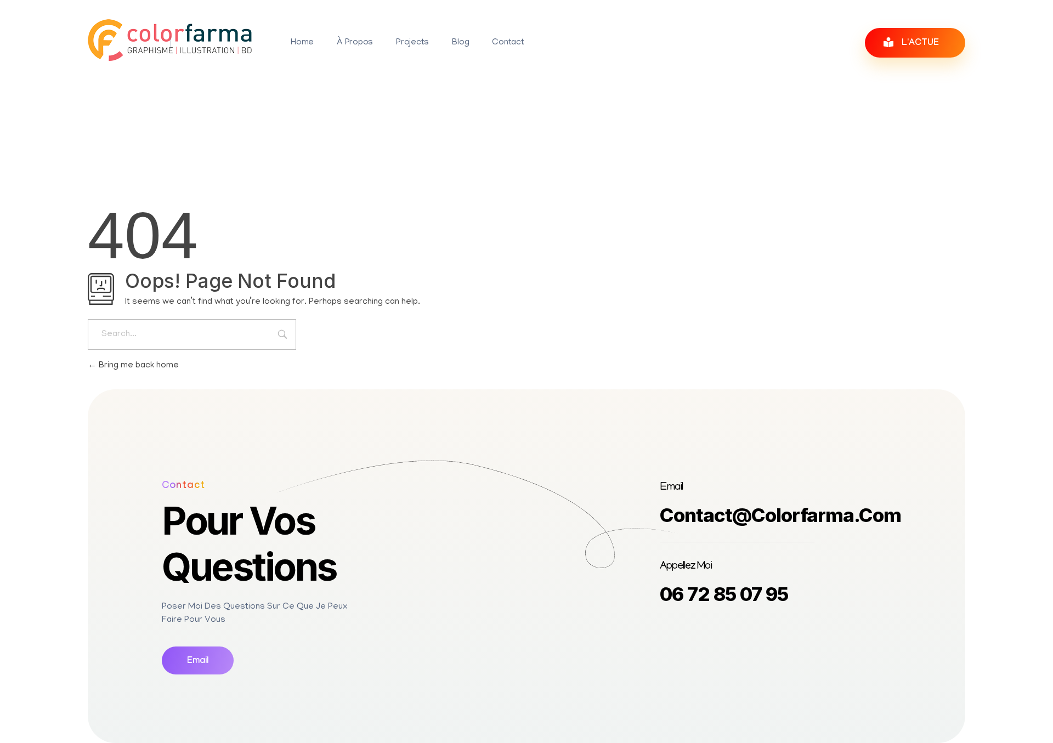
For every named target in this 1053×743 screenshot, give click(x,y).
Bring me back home (138, 366)
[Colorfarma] (170, 40)
